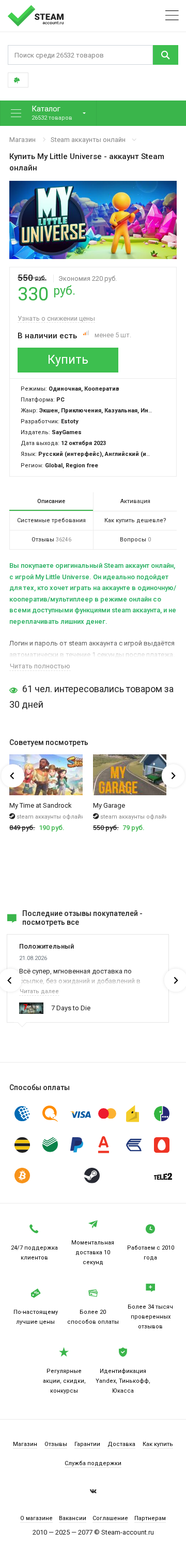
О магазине (36, 1518)
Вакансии (72, 1518)
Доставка (121, 1444)
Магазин (22, 140)
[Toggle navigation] (172, 16)
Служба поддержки (93, 1463)
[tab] (51, 501)
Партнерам (150, 1518)
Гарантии (87, 1444)
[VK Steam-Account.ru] (93, 1492)
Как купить (158, 1444)
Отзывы (55, 1444)
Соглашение (110, 1518)
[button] (48, 113)
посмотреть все (50, 922)
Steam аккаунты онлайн (88, 140)
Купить (68, 360)
